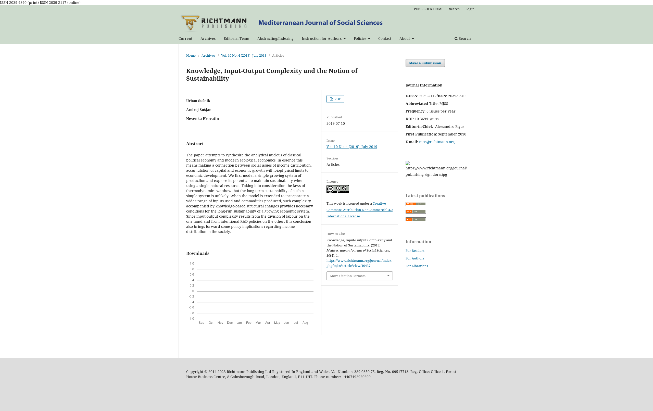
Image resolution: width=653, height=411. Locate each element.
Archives (208, 38)
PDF (337, 99)
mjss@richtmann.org (437, 141)
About (405, 38)
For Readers (415, 250)
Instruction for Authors (322, 38)
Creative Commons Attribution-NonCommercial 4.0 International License (359, 209)
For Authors (415, 258)
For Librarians (417, 266)
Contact (384, 38)
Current (185, 38)
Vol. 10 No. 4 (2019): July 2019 (243, 55)
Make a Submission (425, 63)
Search (464, 38)
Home (191, 55)
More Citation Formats (348, 275)
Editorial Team (236, 38)
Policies (360, 38)
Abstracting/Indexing (275, 38)
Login (470, 9)
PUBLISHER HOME (428, 9)
